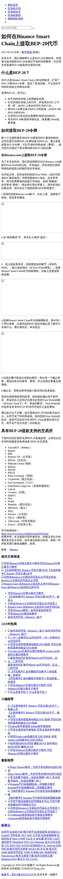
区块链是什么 (38, 845)
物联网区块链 (15, 18)
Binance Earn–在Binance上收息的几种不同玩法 (34, 606)
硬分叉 (21, 859)
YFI (26, 842)
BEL (18, 845)
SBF (41, 852)
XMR (27, 852)
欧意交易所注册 (44, 855)
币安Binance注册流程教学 (22, 613)
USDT (56, 838)
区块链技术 (14, 11)
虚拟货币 (6, 842)
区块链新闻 (14, 15)
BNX (13, 845)
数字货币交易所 (19, 849)
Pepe (14, 838)
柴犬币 (53, 849)
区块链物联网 (49, 835)
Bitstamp (5, 859)
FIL (28, 859)
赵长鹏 (40, 838)
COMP (21, 838)
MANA (32, 849)
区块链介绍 (14, 8)
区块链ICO (54, 831)
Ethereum (39, 842)
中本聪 (34, 852)
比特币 (5, 831)
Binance (14, 549)
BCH (39, 849)
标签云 (5, 825)
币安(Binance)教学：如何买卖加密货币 (29, 610)
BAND (25, 845)
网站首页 (13, 5)
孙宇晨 (48, 838)
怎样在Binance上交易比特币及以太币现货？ (33, 603)
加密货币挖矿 (15, 852)
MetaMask (17, 842)
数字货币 (28, 831)
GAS (31, 842)
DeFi (29, 835)
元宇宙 (36, 835)
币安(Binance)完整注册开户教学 (26, 593)
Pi (34, 838)
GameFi (5, 835)
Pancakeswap (8, 855)
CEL (7, 845)
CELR (29, 838)
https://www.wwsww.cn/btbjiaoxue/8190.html (24, 533)
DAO (14, 859)
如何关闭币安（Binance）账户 (25, 617)
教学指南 (27, 52)
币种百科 (15, 835)
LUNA (34, 859)
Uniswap (50, 845)
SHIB (4, 852)
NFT (23, 835)
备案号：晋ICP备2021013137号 (19, 874)
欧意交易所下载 (25, 855)
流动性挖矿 (50, 852)
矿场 (45, 849)
